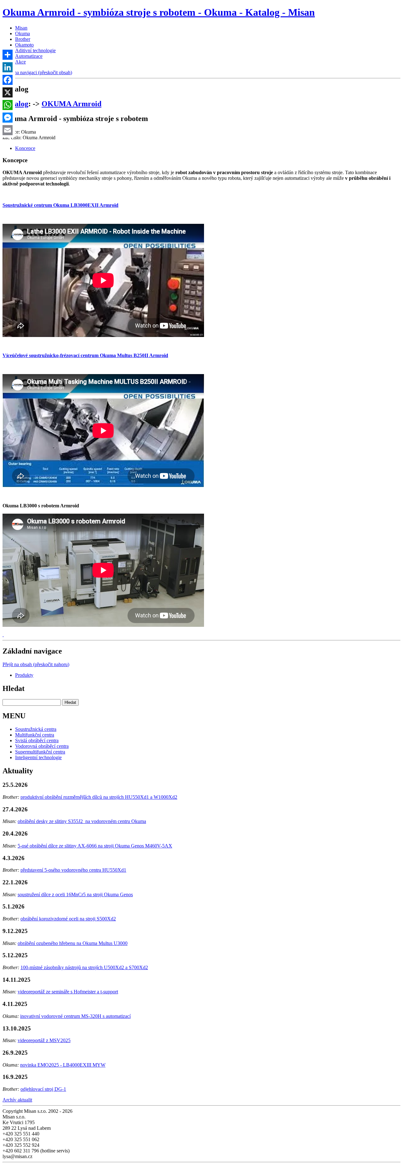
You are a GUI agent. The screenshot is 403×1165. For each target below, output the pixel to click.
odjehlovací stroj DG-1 (43, 1089)
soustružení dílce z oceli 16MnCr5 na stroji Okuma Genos (75, 894)
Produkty (24, 675)
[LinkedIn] (7, 67)
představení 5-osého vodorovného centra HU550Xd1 (73, 870)
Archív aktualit (17, 1099)
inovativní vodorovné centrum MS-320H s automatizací (75, 1016)
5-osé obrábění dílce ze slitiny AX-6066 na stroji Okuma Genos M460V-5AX (95, 845)
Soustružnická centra (35, 729)
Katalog (15, 104)
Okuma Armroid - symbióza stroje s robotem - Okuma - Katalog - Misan (159, 12)
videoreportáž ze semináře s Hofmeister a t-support (68, 991)
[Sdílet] (7, 54)
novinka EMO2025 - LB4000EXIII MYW (62, 1065)
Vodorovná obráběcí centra (42, 746)
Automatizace (29, 56)
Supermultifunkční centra (40, 751)
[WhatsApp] (7, 105)
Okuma (22, 33)
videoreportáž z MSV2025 (44, 1040)
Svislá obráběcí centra (37, 740)
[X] (7, 92)
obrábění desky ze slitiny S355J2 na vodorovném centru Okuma (82, 821)
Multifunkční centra (34, 734)
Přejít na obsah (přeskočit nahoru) (36, 664)
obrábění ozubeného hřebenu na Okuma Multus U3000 (73, 943)
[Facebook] (7, 80)
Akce (20, 61)
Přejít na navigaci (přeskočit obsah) (37, 72)
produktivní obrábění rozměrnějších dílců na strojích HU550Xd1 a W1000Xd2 (98, 797)
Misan (21, 27)
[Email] (7, 130)
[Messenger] (7, 117)
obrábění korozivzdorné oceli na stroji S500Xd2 (68, 918)
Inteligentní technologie (38, 757)
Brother (22, 39)
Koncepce (25, 148)
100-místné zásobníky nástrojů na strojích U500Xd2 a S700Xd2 (84, 967)
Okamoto (24, 44)
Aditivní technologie (35, 50)
